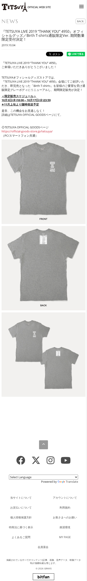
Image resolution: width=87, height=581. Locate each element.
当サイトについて (21, 498)
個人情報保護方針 (21, 517)
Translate (72, 482)
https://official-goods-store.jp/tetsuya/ (27, 131)
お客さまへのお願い (65, 517)
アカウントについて (65, 498)
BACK (80, 21)
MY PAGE (65, 537)
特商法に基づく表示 (21, 527)
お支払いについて (21, 507)
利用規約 (65, 507)
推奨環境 (65, 527)
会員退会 (43, 547)
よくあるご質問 (21, 537)
